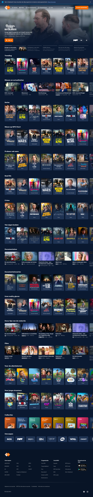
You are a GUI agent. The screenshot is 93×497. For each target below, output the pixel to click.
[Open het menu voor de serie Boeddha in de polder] (14, 155)
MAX (18, 463)
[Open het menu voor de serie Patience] (38, 204)
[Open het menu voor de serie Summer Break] (14, 394)
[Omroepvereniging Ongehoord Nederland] (41, 439)
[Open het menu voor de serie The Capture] (74, 204)
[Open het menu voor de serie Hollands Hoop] (62, 229)
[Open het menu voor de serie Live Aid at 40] (74, 276)
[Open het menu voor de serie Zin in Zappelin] (26, 370)
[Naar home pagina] (7, 8)
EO (5, 469)
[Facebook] (84, 492)
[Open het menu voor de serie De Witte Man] (14, 276)
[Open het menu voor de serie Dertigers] (62, 106)
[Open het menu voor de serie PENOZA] (74, 106)
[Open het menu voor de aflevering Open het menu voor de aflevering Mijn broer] (70, 253)
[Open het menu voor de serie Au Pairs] (74, 155)
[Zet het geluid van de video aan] (81, 40)
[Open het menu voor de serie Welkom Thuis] (50, 394)
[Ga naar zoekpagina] (64, 7)
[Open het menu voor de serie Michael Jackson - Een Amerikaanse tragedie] (38, 276)
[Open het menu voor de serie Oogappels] (74, 229)
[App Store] (82, 465)
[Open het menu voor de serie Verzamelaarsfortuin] (62, 155)
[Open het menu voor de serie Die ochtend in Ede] (50, 276)
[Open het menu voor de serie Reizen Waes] (26, 131)
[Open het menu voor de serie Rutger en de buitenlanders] (38, 131)
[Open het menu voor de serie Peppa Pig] (38, 370)
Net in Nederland (69, 472)
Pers (42, 469)
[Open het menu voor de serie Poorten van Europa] (26, 276)
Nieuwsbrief (43, 472)
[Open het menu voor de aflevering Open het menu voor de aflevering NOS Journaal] (19, 84)
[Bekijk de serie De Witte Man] (10, 282)
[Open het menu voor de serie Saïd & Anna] (50, 370)
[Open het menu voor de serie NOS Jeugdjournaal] (26, 394)
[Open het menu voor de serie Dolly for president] (38, 59)
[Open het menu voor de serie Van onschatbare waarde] (74, 59)
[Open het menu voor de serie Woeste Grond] (87, 59)
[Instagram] (87, 492)
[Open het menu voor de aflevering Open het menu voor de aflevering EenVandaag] (53, 84)
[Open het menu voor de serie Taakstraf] (87, 394)
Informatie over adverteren (44, 486)
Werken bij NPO (44, 475)
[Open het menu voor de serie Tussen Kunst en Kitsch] (87, 155)
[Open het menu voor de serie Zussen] (38, 106)
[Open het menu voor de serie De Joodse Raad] (38, 229)
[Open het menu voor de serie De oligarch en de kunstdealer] (62, 276)
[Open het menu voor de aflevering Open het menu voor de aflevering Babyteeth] (70, 347)
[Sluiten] (90, 2)
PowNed (18, 475)
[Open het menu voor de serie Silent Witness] (62, 204)
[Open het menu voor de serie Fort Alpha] (14, 59)
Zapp (54, 466)
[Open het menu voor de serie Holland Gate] (87, 276)
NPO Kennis (67, 463)
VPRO (29, 463)
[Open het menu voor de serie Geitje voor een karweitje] (87, 370)
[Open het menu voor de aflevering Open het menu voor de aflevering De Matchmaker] (87, 347)
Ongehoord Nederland (21, 472)
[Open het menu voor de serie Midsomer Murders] (14, 204)
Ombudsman (68, 469)
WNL (29, 466)
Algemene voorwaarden (10, 486)
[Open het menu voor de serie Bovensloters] (26, 155)
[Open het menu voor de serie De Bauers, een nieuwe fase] (14, 131)
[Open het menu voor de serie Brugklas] (38, 394)
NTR (17, 469)
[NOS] (9, 439)
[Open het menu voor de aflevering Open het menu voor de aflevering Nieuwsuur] (36, 84)
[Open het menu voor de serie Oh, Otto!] (87, 106)
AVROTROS (7, 463)
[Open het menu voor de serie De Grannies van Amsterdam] (26, 59)
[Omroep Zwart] (83, 439)
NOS (18, 466)
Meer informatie (52, 2)
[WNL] (73, 439)
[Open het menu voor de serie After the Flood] (38, 155)
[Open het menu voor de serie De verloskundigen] (87, 180)
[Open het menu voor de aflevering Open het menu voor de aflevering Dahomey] (70, 325)
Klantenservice (44, 477)
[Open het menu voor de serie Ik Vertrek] (50, 155)
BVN (54, 472)
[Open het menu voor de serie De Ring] (87, 229)
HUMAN (6, 472)
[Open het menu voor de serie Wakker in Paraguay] (74, 300)
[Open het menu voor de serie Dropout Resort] (62, 300)
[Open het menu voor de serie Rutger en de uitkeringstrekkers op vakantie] (87, 300)
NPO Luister (56, 475)
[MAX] (62, 439)
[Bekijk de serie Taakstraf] (82, 401)
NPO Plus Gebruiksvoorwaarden (23, 486)
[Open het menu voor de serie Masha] (14, 370)
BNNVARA (7, 466)
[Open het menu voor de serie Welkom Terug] (62, 59)
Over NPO (43, 463)
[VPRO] (52, 439)
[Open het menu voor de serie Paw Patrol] (62, 370)
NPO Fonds (67, 466)
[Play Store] (82, 469)
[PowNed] (20, 439)
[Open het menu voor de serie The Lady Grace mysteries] (62, 394)
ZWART (30, 469)
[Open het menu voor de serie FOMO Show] (50, 59)
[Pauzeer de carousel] (86, 40)
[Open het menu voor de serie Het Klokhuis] (74, 394)
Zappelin (55, 463)
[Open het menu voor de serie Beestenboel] (74, 131)
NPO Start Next (56, 469)
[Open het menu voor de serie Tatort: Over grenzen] (87, 204)
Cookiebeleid (34, 486)
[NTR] (30, 439)
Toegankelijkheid (44, 466)
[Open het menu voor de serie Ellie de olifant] (74, 370)
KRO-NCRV (7, 475)
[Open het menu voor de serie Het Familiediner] (74, 180)
